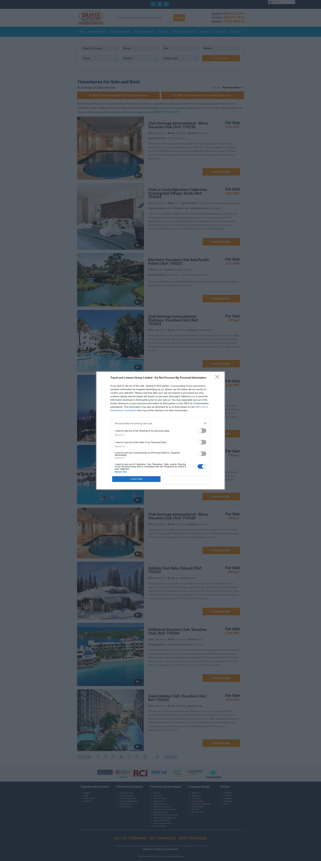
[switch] (202, 430)
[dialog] (160, 430)
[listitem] (160, 423)
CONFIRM (136, 479)
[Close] (218, 378)
